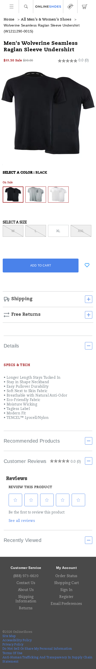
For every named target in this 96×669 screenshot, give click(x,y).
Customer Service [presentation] (26, 568)
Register (66, 597)
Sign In (66, 590)
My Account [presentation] (66, 568)
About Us (26, 590)
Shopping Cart (66, 583)
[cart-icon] (84, 6)
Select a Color (25, 173)
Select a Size (15, 222)
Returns (25, 608)
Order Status (66, 576)
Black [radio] (13, 195)
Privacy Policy (12, 644)
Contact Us (25, 583)
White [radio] (58, 195)
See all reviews (22, 521)
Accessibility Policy (17, 640)
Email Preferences (66, 604)
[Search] (26, 6)
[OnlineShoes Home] (48, 6)
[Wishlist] (86, 265)
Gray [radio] (35, 195)
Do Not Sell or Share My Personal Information (37, 648)
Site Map (9, 636)
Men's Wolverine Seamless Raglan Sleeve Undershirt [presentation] (41, 47)
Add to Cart (40, 265)
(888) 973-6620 (25, 576)
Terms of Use (12, 653)
